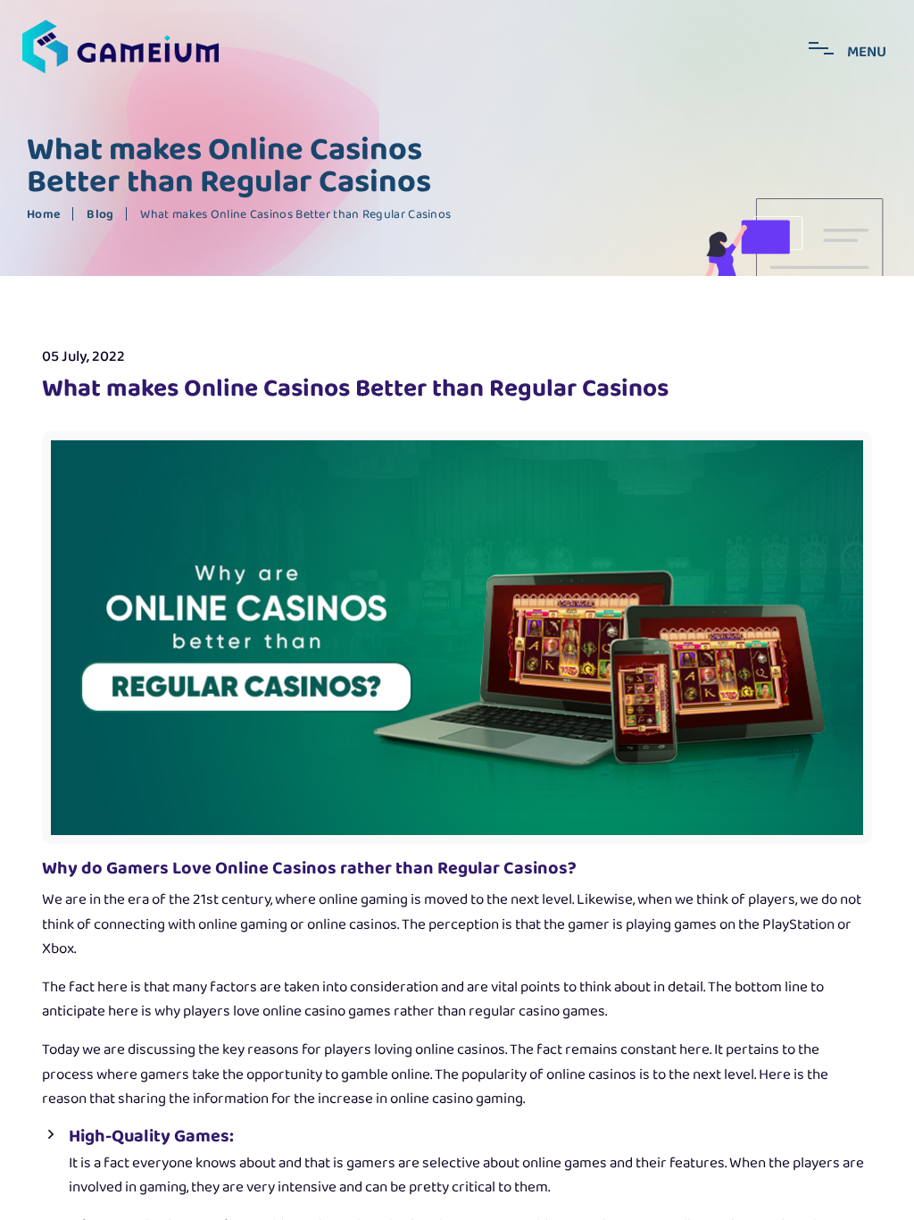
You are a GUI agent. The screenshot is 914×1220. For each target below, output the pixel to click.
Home (43, 214)
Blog (100, 214)
